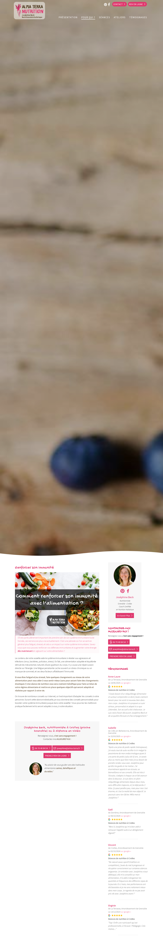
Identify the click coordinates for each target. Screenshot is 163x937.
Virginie (112, 905)
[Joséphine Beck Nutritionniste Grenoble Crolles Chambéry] (125, 586)
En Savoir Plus (123, 615)
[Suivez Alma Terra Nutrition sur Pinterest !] (122, 591)
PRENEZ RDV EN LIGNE (56, 755)
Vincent (112, 844)
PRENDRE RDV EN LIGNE (121, 656)
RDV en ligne (136, 4)
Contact (118, 4)
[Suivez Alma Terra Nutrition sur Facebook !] (128, 591)
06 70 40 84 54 (40, 748)
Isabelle (112, 727)
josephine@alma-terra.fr (66, 748)
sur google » (126, 682)
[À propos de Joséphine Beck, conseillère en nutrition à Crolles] (35, 769)
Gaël (110, 809)
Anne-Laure (114, 676)
